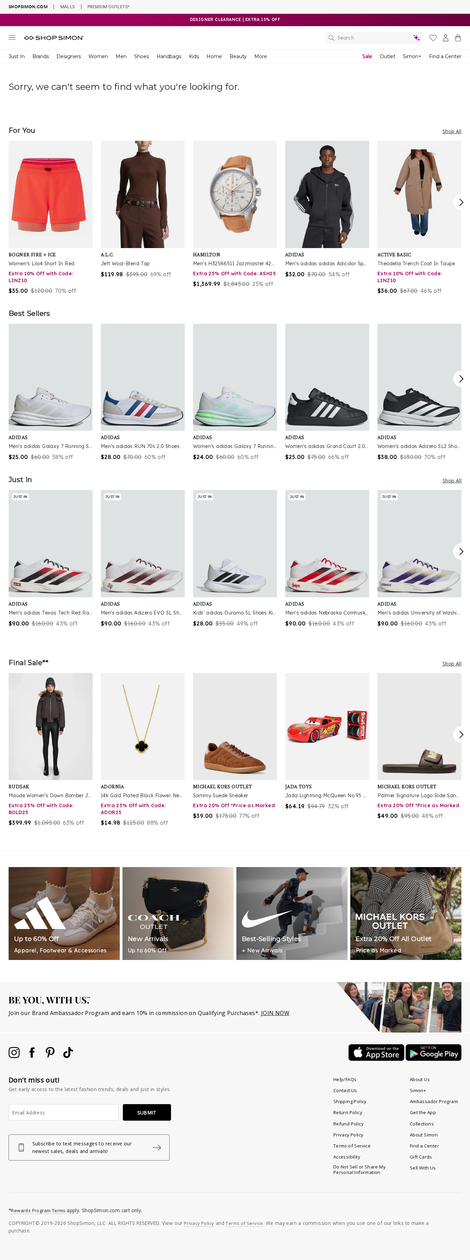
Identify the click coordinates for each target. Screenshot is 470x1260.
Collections (422, 1124)
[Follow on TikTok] (68, 1056)
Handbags (169, 56)
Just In (17, 56)
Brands (40, 56)
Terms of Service (352, 1146)
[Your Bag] (458, 39)
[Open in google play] (433, 1059)
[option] (50, 218)
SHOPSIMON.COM (28, 6)
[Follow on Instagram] (15, 1056)
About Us (420, 1079)
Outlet (387, 56)
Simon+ (412, 56)
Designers (68, 56)
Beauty (238, 56)
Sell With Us (423, 1168)
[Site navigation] (12, 39)
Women (98, 56)
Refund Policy (348, 1124)
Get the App (423, 1112)
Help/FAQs (345, 1079)
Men (121, 56)
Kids (194, 56)
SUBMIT (147, 1112)
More (260, 56)
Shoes (141, 56)
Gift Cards (421, 1157)
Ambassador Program (434, 1101)
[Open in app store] (377, 1059)
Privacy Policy (348, 1135)
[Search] (374, 38)
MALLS (67, 6)
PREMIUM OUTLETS (108, 6)
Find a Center (445, 56)
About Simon (424, 1135)
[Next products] (461, 202)
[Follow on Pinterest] (51, 1056)
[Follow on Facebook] (32, 1056)
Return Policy (347, 1112)
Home (214, 56)
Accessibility (346, 1157)
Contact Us (345, 1090)
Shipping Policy (350, 1101)
